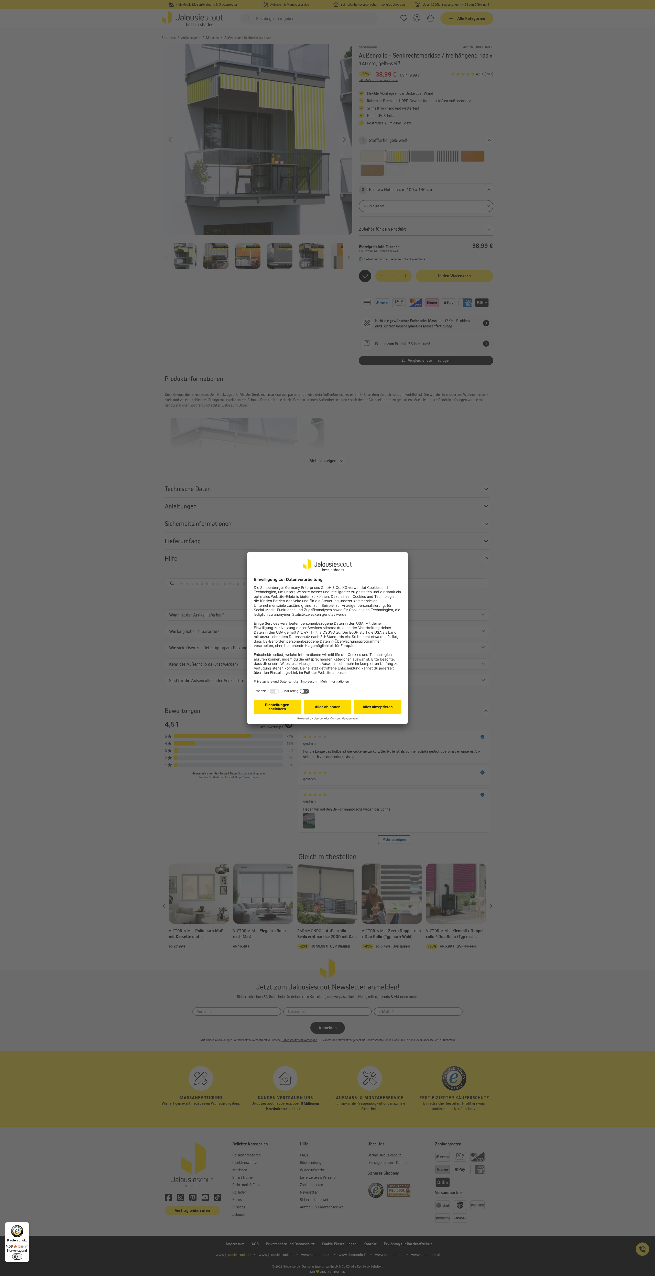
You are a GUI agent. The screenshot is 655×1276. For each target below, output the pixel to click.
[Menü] (26, 1225)
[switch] (17, 1256)
